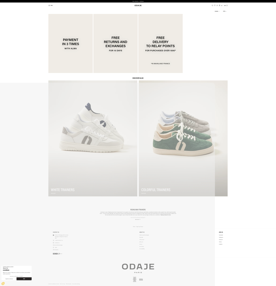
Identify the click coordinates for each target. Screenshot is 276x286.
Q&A (56, 247)
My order (141, 237)
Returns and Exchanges (57, 245)
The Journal (141, 239)
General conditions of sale (53, 283)
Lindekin (220, 244)
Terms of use (62, 283)
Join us (140, 244)
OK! (24, 278)
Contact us (57, 242)
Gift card (141, 242)
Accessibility (142, 248)
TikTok (220, 242)
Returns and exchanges (144, 235)
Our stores (141, 246)
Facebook (221, 235)
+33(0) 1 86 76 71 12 (59, 240)
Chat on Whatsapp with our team (61, 236)
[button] (3, 283)
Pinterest (221, 239)
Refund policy (55, 249)
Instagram (221, 237)
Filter (224, 11)
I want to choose (9, 278)
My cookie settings (76, 283)
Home (134, 226)
